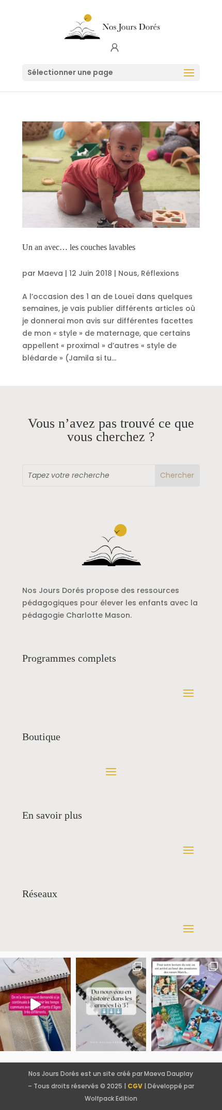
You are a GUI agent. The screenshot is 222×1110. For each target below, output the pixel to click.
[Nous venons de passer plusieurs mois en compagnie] (186, 1005)
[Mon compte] (114, 48)
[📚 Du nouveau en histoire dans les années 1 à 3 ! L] (111, 1005)
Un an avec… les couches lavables (78, 247)
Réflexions (160, 273)
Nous (127, 273)
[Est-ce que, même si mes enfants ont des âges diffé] (35, 1005)
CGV (135, 1086)
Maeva (50, 273)
